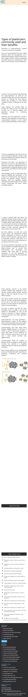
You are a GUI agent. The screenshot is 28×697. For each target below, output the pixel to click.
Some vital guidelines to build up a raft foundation (13, 615)
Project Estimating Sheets (10, 653)
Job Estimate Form (8, 673)
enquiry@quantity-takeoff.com (12, 691)
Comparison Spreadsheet (10, 661)
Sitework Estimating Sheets (10, 655)
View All (4, 641)
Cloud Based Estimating (9, 679)
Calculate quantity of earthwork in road (13, 568)
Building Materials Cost (9, 681)
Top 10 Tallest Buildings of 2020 (12, 557)
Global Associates (17, 694)
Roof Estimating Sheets (9, 647)
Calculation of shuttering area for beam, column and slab (14, 586)
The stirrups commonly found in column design (14, 593)
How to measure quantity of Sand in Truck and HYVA (14, 597)
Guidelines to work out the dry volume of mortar (14, 564)
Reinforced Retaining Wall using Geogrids (14, 580)
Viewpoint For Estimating (10, 671)
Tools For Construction (9, 667)
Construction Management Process (13, 677)
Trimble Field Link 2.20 (9, 675)
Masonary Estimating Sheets (11, 659)
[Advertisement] (14, 20)
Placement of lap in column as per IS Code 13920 (14, 560)
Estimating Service (8, 634)
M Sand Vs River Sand (9, 590)
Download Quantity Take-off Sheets (12, 573)
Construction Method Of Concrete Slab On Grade (14, 577)
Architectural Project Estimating (12, 632)
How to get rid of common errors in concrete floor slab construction (15, 610)
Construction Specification (10, 669)
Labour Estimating (8, 630)
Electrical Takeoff (7, 628)
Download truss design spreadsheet (13, 571)
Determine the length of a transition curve (14, 607)
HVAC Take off (7, 638)
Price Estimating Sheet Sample (11, 657)
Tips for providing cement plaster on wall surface (14, 604)
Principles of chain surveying (11, 618)
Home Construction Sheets (10, 651)
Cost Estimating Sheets (9, 649)
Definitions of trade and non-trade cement (14, 600)
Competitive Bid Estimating (10, 636)
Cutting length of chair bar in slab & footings (15, 583)
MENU (24, 2)
